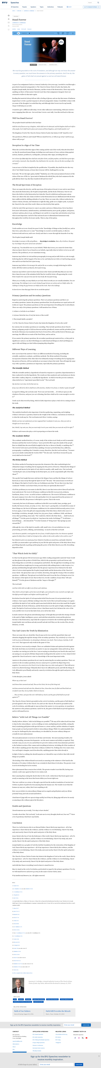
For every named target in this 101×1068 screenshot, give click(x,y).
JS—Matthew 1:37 (18, 926)
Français (29, 29)
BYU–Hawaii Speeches (38, 1034)
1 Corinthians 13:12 (17, 892)
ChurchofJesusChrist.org (61, 1034)
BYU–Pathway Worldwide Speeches (41, 1039)
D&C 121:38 (16, 954)
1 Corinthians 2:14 (18, 936)
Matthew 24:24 (29, 888)
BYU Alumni (58, 1037)
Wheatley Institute (37, 1050)
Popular (24, 7)
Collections (50, 7)
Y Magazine (58, 1042)
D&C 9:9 (16, 957)
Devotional (16, 16)
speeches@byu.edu (17, 1041)
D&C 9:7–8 (16, 917)
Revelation (28, 999)
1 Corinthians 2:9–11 (20, 933)
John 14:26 (16, 939)
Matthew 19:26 (17, 966)
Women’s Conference (38, 1045)
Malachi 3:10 (16, 914)
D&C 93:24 (15, 898)
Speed (67, 32)
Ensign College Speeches (39, 1042)
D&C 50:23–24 (17, 960)
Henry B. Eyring (18, 1014)
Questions (21, 999)
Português (23, 29)
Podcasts (60, 7)
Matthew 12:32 (17, 951)
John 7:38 (16, 948)
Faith (15, 999)
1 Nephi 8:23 (16, 895)
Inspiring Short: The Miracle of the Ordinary (22, 1001)
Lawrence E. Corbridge (29, 10)
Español (14, 29)
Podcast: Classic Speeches (38, 999)
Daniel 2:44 (16, 885)
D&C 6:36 (16, 970)
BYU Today (58, 1039)
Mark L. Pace (49, 1014)
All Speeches (15, 7)
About (14, 1046)
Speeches (15, 3)
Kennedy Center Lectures (39, 1048)
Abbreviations (16, 1044)
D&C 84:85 (16, 923)
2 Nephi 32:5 (17, 945)
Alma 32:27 (16, 908)
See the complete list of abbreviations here (22, 973)
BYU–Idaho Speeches (38, 1037)
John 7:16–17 (16, 911)
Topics (41, 7)
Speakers (33, 7)
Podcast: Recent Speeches (52, 999)
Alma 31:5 (16, 920)
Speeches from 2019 (38, 1001)
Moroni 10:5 (17, 942)
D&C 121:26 (16, 930)
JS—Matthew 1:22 (17, 888)
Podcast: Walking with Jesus (66, 999)
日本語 (18, 29)
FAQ (14, 1049)
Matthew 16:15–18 (18, 963)
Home (13, 10)
